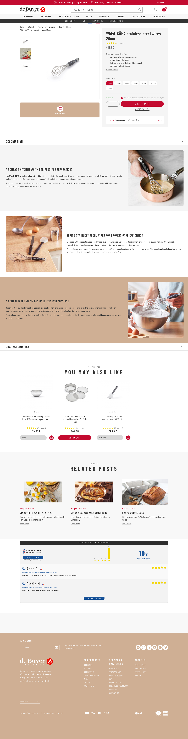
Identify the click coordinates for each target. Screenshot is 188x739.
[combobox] (33, 437)
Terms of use (140, 672)
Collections (89, 685)
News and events (142, 668)
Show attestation (33, 557)
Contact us (114, 693)
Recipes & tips (115, 682)
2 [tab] (159, 120)
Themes (87, 682)
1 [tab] (158, 120)
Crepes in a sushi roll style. (36, 512)
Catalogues (114, 668)
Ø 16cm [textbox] (24, 438)
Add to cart (74, 437)
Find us (138, 675)
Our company (140, 665)
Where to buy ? (142, 109)
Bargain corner (116, 20)
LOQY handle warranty (118, 686)
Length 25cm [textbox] (102, 438)
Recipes (23, 508)
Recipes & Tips (97, 20)
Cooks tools (89, 672)
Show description (112, 69)
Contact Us (160, 2)
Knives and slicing (91, 675)
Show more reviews (94, 598)
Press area (114, 689)
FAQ (83, 20)
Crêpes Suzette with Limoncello (89, 512)
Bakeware (88, 668)
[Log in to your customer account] (155, 10)
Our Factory (70, 20)
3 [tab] (161, 120)
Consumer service (117, 675)
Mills (86, 679)
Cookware (88, 665)
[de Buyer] (32, 9)
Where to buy (115, 672)
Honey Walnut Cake (133, 512)
